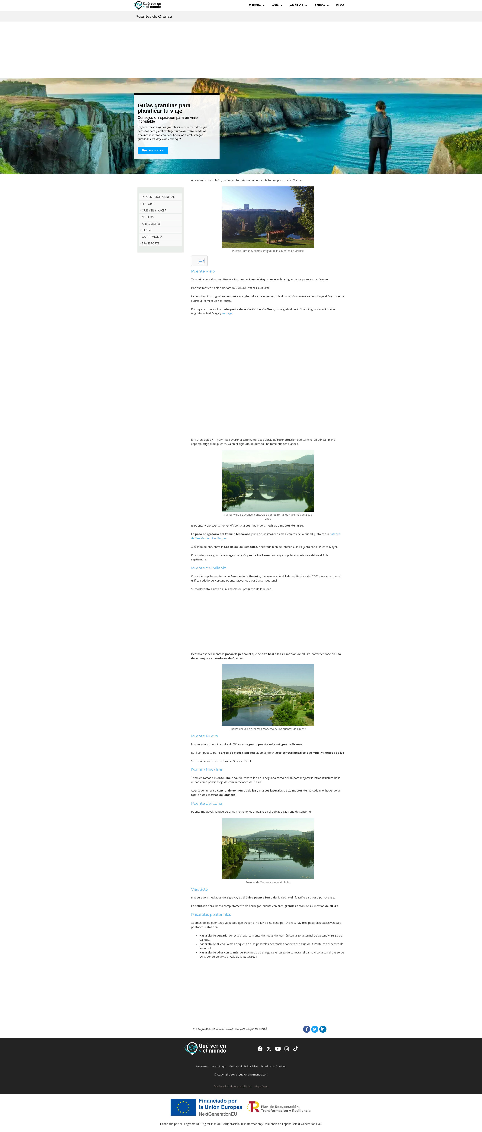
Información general (158, 196)
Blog (340, 5)
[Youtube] (278, 1049)
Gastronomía (152, 237)
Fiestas (147, 230)
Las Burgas (219, 538)
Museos (148, 217)
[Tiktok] (296, 1049)
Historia (148, 204)
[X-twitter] (269, 1049)
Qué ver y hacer (154, 210)
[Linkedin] (322, 1029)
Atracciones (151, 223)
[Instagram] (287, 1049)
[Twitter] (314, 1029)
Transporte (150, 243)
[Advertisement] (241, 50)
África (319, 5)
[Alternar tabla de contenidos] (199, 261)
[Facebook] (306, 1029)
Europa (255, 5)
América (296, 5)
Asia (275, 5)
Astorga (227, 313)
